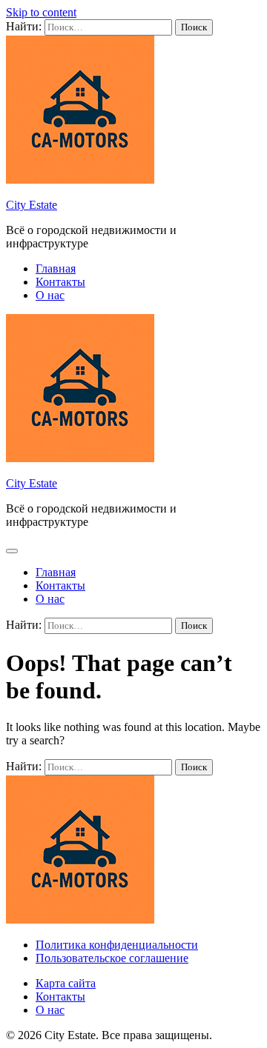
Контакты (60, 282)
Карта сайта (66, 983)
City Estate (31, 204)
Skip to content (41, 12)
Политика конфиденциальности (117, 944)
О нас (50, 295)
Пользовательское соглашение (112, 958)
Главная (56, 268)
